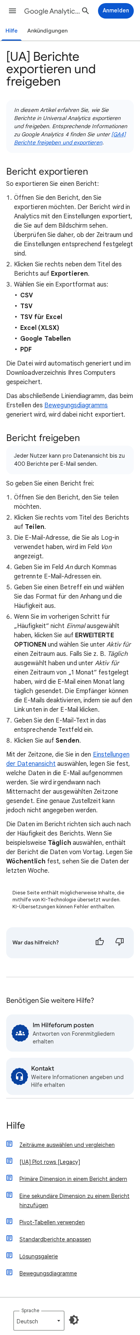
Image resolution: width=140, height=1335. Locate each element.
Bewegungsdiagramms (76, 405)
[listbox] (39, 1321)
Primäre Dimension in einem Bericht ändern (73, 1178)
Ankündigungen (47, 30)
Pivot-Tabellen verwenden (52, 1222)
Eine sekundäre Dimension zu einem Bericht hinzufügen (74, 1201)
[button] (12, 11)
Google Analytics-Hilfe (53, 11)
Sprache (30, 1310)
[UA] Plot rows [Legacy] (49, 1161)
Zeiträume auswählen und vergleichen (67, 1144)
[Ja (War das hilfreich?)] (99, 943)
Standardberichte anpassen (55, 1239)
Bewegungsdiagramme (48, 1273)
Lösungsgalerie (38, 1256)
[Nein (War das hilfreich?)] (120, 943)
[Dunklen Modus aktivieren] (74, 1320)
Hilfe (11, 30)
